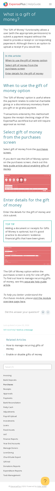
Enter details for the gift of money (24, 73)
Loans (6, 425)
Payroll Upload (10, 416)
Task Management (11, 475)
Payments (7, 398)
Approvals (8, 393)
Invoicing (7, 375)
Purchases (8, 384)
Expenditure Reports (12, 470)
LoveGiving (8, 452)
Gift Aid (6, 461)
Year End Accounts (11, 443)
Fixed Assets (9, 430)
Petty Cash (8, 407)
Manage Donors (10, 448)
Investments (9, 421)
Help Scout (41, 486)
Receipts (7, 389)
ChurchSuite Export (12, 457)
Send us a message (25, 330)
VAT (5, 434)
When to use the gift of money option (26, 60)
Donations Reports (11, 466)
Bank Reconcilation (12, 402)
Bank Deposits (9, 380)
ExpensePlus (16, 486)
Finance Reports (10, 439)
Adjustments (9, 411)
